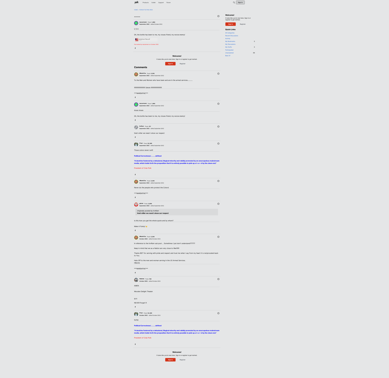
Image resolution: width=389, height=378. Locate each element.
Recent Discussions (231, 35)
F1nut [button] (141, 143)
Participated (229, 50)
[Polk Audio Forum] (137, 2)
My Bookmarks (240, 41)
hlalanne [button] (141, 278)
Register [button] (182, 63)
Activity (227, 38)
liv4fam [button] (141, 126)
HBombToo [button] (142, 73)
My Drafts (240, 47)
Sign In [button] (170, 63)
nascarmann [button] (143, 22)
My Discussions (230, 44)
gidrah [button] (141, 203)
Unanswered (240, 53)
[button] (218, 16)
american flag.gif (144, 39)
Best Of (227, 55)
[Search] (234, 2)
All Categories (229, 33)
